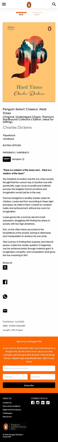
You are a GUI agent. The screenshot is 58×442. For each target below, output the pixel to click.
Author (36, 14)
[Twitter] (29, 266)
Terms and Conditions (11, 406)
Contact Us (7, 403)
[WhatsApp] (29, 295)
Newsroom (7, 417)
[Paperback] (29, 135)
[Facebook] (29, 280)
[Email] (29, 309)
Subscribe (29, 385)
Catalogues (7, 413)
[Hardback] (29, 139)
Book (21, 14)
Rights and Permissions (12, 410)
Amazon (16, 159)
